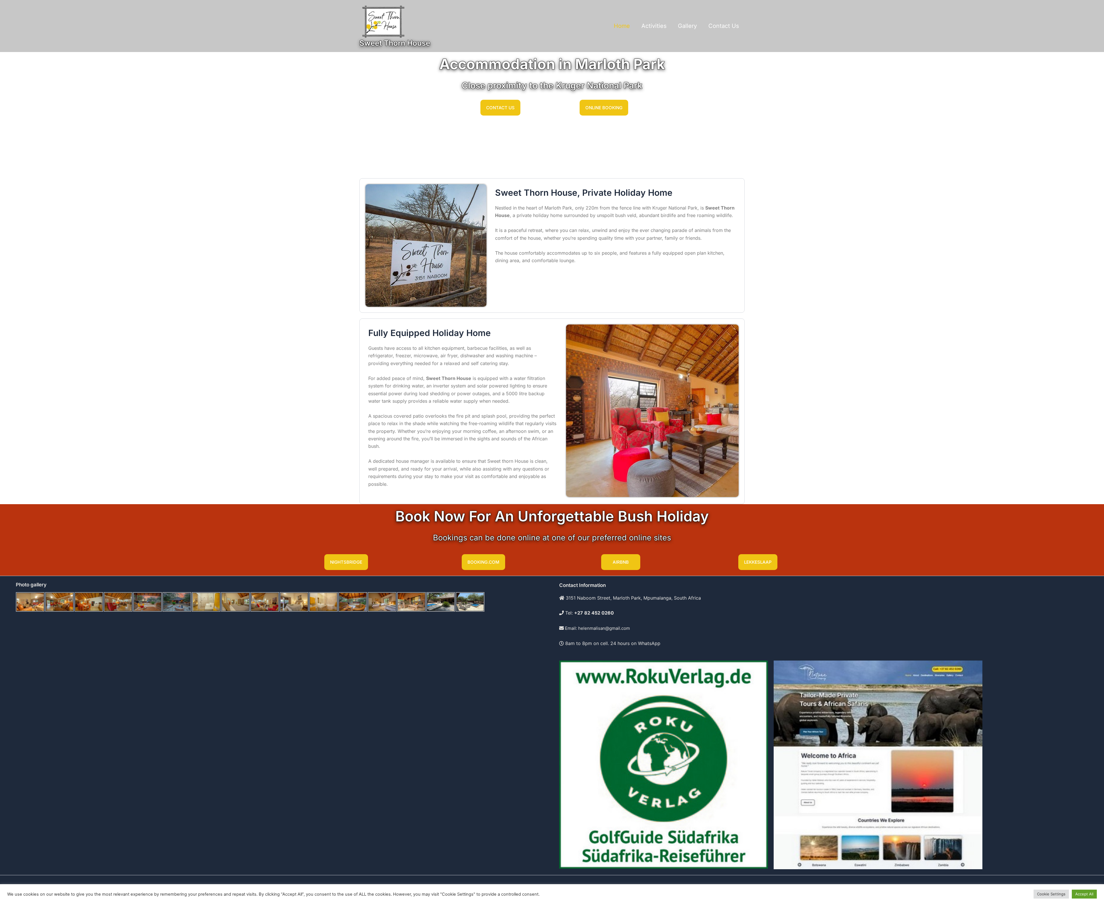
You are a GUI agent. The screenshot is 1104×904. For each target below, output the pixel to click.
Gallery (687, 25)
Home (622, 25)
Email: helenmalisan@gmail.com (597, 628)
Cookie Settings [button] (1051, 894)
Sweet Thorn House (394, 43)
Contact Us (723, 25)
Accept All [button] (1084, 894)
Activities (653, 25)
